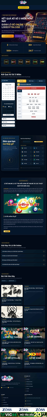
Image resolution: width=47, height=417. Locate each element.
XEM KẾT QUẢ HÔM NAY (7, 36)
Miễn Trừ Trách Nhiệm (29, 386)
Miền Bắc (4, 125)
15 (12, 92)
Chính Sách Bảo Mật (28, 381)
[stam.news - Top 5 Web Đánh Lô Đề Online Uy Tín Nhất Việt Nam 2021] (23, 2)
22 (12, 94)
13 (8, 92)
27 (3, 88)
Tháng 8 (7, 84)
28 (5, 88)
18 (5, 94)
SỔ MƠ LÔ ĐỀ (4, 280)
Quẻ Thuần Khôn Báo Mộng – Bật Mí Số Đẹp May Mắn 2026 (33, 289)
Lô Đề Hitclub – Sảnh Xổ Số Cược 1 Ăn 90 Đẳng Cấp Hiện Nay (11, 364)
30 (8, 88)
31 (10, 88)
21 (10, 94)
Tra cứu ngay (38, 141)
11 (5, 92)
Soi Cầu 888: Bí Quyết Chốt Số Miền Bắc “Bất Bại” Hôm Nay (34, 310)
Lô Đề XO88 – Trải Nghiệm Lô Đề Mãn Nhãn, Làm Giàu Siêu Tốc (33, 364)
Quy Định (27, 388)
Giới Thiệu (27, 379)
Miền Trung (5, 122)
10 (3, 92)
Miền (5, 106)
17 (3, 94)
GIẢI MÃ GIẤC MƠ (19, 36)
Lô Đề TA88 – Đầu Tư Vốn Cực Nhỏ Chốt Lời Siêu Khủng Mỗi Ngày (11, 343)
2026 (10, 84)
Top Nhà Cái (4, 402)
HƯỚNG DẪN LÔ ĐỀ (12, 280)
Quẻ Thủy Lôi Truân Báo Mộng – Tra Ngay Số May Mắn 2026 (11, 301)
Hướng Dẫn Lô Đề (5, 397)
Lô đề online (6, 188)
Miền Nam (4, 118)
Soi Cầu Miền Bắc (5, 404)
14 (10, 92)
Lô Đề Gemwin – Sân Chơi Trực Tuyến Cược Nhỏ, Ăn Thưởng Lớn (33, 343)
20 (8, 94)
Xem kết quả (8, 114)
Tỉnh (11, 106)
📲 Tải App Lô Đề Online (23, 7)
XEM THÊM (7, 231)
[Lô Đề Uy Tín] (7, 378)
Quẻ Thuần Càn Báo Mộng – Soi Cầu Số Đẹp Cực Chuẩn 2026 (11, 322)
